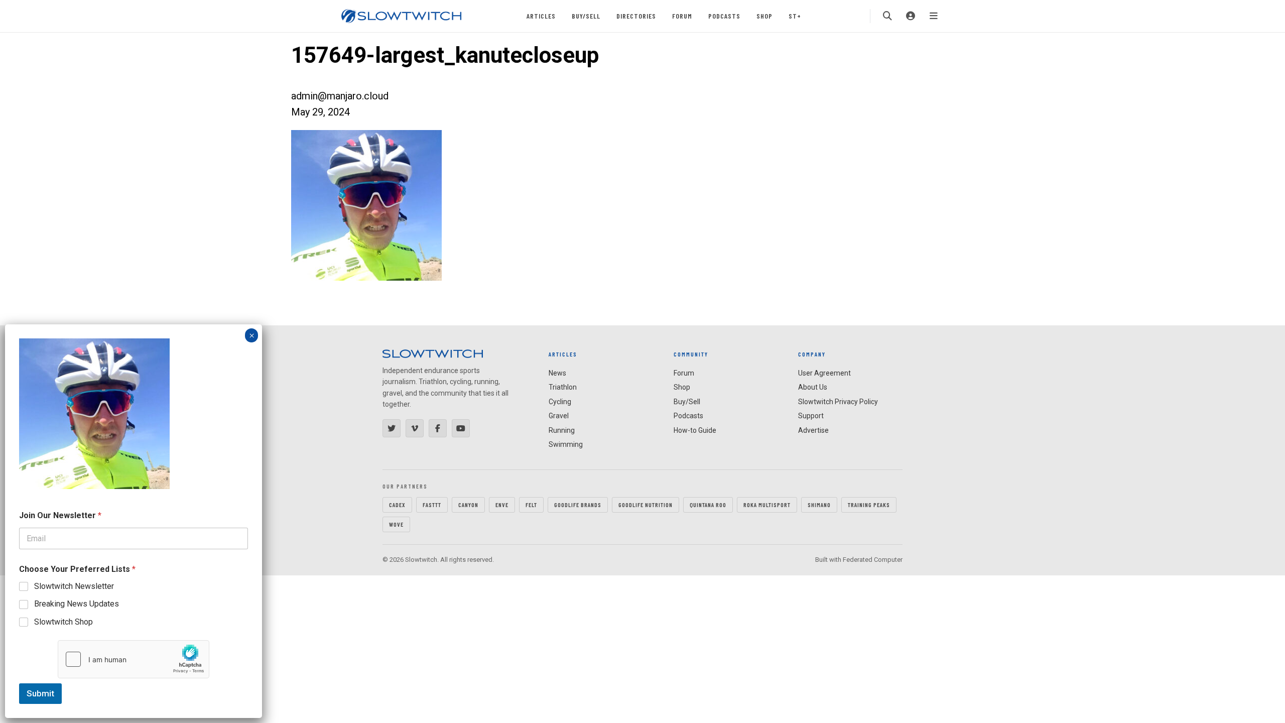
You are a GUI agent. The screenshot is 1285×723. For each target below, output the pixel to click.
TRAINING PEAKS (869, 504)
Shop (764, 16)
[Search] (887, 16)
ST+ (795, 16)
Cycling (560, 402)
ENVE (501, 504)
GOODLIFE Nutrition (645, 504)
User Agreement (824, 373)
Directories (636, 16)
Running (562, 430)
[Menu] (934, 16)
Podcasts (724, 16)
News (557, 373)
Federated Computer (873, 559)
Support (811, 416)
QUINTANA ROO (708, 504)
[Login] (911, 16)
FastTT (432, 504)
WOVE (396, 524)
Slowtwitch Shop (63, 622)
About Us (812, 387)
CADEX (397, 504)
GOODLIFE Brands (577, 504)
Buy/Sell (586, 16)
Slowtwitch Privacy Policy (838, 402)
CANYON (468, 504)
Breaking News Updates (76, 604)
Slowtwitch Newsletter (74, 586)
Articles (541, 16)
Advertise (813, 430)
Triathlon (563, 387)
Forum (682, 16)
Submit (40, 693)
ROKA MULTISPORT (767, 504)
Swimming (566, 444)
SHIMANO (819, 504)
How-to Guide (695, 430)
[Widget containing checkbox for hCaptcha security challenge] (133, 659)
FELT (531, 504)
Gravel (559, 416)
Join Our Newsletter (60, 515)
